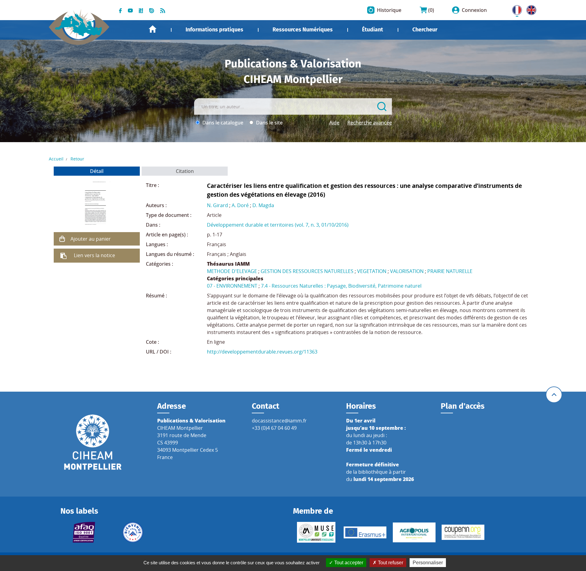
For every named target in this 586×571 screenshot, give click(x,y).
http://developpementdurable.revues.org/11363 (262, 351)
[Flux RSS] (162, 10)
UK (529, 8)
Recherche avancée (369, 122)
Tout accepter (348, 562)
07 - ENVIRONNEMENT (232, 285)
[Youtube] (130, 10)
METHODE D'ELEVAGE (232, 271)
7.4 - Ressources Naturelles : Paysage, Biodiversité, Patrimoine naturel (341, 285)
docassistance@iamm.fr (279, 420)
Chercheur (424, 29)
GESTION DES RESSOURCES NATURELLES (307, 271)
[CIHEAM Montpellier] (93, 441)
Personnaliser (428, 562)
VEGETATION (371, 271)
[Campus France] (133, 532)
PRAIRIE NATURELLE (449, 271)
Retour (77, 159)
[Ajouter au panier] (62, 239)
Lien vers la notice (94, 255)
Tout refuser (390, 562)
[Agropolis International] (414, 532)
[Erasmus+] (365, 532)
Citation (185, 171)
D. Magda (263, 205)
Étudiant (372, 29)
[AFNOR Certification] (83, 532)
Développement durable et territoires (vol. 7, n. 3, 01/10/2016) (278, 224)
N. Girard (217, 205)
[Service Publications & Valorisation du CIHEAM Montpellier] (79, 23)
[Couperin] (463, 532)
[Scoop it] (141, 10)
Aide (334, 122)
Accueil (152, 29)
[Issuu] (151, 10)
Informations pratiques (214, 29)
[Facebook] (120, 10)
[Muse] (316, 532)
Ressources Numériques (303, 29)
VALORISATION (407, 271)
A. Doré (240, 205)
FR (515, 8)
